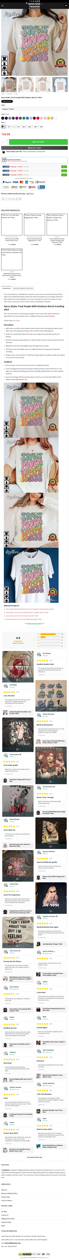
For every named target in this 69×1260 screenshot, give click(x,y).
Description (6, 288)
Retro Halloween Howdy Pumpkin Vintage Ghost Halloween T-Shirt (57, 240)
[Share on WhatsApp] (3, 199)
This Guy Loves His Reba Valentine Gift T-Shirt (12, 239)
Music (16, 94)
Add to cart (38, 142)
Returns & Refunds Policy (9, 1193)
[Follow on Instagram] (31, 1)
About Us (4, 1190)
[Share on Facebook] (6, 199)
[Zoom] (4, 73)
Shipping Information (8, 1219)
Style (3, 105)
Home (3, 94)
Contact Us (4, 1215)
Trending (9, 94)
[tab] (6, 288)
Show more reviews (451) (34, 1157)
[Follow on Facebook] (29, 1)
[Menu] (2, 5)
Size (2, 122)
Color (3, 114)
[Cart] (66, 5)
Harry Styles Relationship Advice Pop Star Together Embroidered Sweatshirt (30, 609)
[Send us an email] (35, 1)
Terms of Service (6, 1200)
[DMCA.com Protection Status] (25, 1254)
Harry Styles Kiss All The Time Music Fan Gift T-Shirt (22, 616)
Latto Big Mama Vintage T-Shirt (52, 944)
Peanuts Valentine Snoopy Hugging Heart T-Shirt (34, 239)
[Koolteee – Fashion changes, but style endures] (34, 6)
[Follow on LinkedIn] (39, 1)
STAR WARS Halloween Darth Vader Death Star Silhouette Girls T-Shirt (11, 275)
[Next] (64, 42)
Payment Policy (6, 1222)
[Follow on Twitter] (33, 1)
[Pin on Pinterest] (16, 199)
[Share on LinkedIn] (20, 199)
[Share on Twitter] (9, 199)
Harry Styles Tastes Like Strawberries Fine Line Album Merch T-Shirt (27, 612)
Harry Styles (29, 193)
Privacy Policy (5, 1197)
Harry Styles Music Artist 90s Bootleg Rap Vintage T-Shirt (24, 619)
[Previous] (4, 42)
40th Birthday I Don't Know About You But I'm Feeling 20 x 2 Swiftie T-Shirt (20, 978)
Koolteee (51, 316)
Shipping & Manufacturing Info (23, 288)
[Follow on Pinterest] (37, 1)
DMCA (3, 1226)
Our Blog (4, 1211)
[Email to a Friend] (13, 199)
